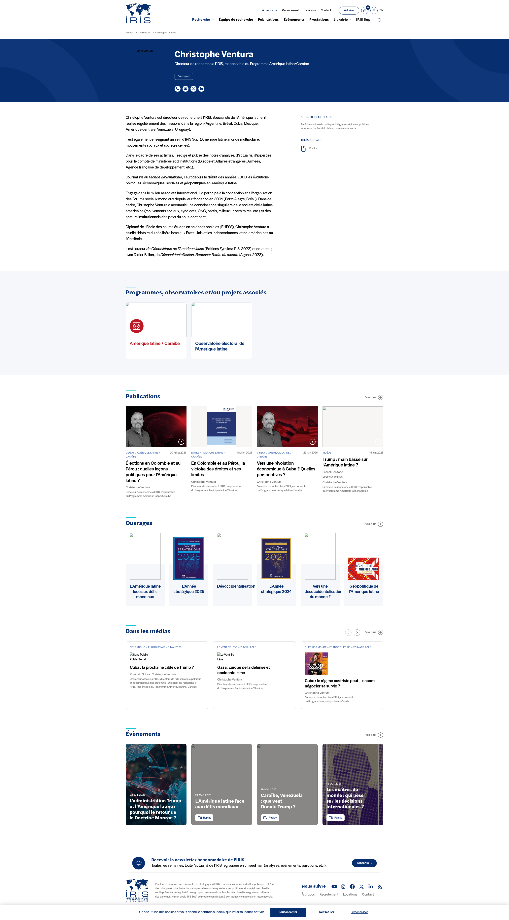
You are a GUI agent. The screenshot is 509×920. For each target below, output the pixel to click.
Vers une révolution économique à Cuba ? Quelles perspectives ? (286, 469)
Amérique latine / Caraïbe (155, 343)
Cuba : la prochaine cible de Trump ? (162, 667)
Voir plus (370, 397)
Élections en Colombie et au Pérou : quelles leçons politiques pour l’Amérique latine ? (153, 472)
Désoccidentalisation (236, 586)
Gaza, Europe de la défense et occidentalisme (243, 670)
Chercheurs (144, 33)
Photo (313, 148)
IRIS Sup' (363, 20)
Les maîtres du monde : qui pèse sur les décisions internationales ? (345, 798)
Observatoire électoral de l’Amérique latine (219, 346)
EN (381, 10)
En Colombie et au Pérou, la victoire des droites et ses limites (218, 469)
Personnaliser (359, 912)
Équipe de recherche (236, 20)
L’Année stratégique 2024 (276, 589)
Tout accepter (288, 912)
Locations (310, 10)
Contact (326, 10)
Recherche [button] (201, 20)
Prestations (319, 20)
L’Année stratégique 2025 (189, 589)
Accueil (129, 33)
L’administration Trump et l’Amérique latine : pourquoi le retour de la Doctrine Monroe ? (155, 810)
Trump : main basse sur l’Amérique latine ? (345, 462)
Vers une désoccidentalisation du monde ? (323, 591)
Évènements (294, 20)
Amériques (184, 76)
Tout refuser (326, 912)
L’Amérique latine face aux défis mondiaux (145, 591)
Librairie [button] (341, 20)
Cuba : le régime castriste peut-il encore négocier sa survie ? (340, 683)
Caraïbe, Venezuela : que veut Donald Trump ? (282, 801)
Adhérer (349, 10)
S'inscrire (363, 863)
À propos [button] (268, 10)
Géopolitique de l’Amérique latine (364, 589)
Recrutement (290, 10)
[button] (357, 632)
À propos (308, 895)
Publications (268, 20)
